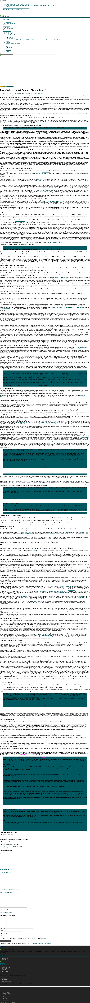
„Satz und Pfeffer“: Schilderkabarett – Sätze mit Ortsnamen (16, 8)
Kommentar (3, 928)
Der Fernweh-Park (7, 31)
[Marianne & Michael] (13, 866)
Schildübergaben (40, 762)
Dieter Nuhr (33, 93)
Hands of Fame (6, 26)
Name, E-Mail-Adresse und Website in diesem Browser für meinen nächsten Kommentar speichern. (24, 938)
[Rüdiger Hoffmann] (13, 907)
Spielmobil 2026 (6, 6)
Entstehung (10, 37)
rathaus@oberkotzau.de (6, 972)
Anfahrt (7, 41)
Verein (7, 46)
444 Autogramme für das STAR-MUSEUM (12, 9)
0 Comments (27, 93)
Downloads (8, 50)
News (4, 29)
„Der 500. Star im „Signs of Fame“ (41, 180)
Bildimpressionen (9, 32)
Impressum (5, 1000)
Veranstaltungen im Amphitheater (13, 43)
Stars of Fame (6, 24)
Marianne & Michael (6, 869)
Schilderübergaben (7, 27)
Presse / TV (5, 48)
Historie (7, 45)
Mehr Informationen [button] (7, 494)
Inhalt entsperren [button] (6, 497)
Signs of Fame (6, 19)
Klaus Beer (16, 93)
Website (2, 935)
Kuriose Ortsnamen (10, 28)
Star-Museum (9, 33)
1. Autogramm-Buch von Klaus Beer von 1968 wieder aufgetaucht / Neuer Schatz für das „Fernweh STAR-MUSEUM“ (29, 5)
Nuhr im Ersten (39, 93)
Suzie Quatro (80, 307)
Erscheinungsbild (12, 34)
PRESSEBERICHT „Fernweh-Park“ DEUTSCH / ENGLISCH (17, 4)
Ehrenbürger (8, 22)
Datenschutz (5, 998)
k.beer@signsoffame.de (6, 981)
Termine (10, 47)
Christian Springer (7, 847)
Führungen (8, 42)
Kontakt (7, 51)
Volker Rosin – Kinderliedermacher (10, 889)
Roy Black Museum (12, 38)
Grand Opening (21, 768)
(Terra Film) (75, 774)
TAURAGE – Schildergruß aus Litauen (12, 846)
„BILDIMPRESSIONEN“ (72, 793)
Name (2, 930)
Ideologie (5, 786)
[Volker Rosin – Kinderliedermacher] (13, 887)
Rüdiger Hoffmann (5, 910)
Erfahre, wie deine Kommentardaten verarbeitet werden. (39, 943)
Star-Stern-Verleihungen (8, 762)
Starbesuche (11, 36)
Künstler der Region (10, 23)
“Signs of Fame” (58, 760)
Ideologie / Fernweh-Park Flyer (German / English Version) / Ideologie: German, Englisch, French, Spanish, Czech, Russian (33, 39)
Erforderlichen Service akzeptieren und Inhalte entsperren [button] (15, 498)
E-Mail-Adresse (4, 933)
